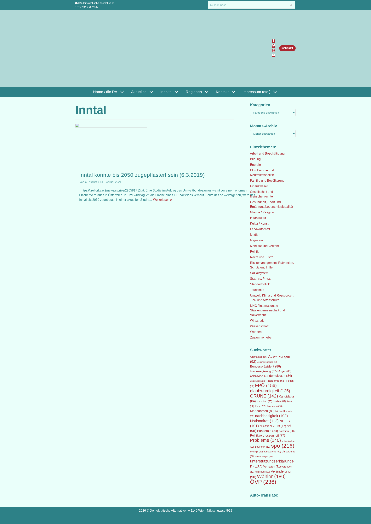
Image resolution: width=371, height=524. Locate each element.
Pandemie (267, 431)
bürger (284, 371)
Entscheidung (258, 381)
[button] (121, 92)
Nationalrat (264, 421)
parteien (287, 431)
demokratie (280, 376)
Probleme (265, 440)
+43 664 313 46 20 (87, 6)
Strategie (256, 451)
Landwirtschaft (260, 229)
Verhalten (272, 466)
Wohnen (256, 331)
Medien (255, 234)
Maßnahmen (262, 411)
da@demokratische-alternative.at (95, 3)
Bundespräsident (265, 366)
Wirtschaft (257, 320)
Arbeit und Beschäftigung (267, 153)
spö (282, 446)
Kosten (279, 401)
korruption (264, 401)
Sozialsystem (259, 273)
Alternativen (258, 357)
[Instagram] (273, 50)
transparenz (272, 451)
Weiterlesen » (162, 199)
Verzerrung (262, 472)
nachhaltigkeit (271, 416)
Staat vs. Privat (260, 278)
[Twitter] (273, 46)
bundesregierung (263, 371)
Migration (256, 240)
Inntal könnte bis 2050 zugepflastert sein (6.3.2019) (142, 175)
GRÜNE (264, 395)
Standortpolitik (260, 284)
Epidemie (276, 380)
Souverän (262, 446)
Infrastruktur (258, 218)
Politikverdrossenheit (267, 435)
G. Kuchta (91, 181)
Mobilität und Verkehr (264, 246)
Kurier (260, 406)
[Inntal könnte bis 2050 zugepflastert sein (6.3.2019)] (111, 126)
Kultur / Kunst (259, 223)
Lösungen (275, 406)
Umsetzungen (264, 456)
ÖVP (263, 482)
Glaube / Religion (262, 212)
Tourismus (257, 289)
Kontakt (287, 48)
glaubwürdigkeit (270, 390)
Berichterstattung (267, 362)
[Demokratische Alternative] (94, 48)
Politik (254, 251)
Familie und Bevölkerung (267, 180)
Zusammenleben (261, 337)
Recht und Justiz (261, 257)
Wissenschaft (259, 326)
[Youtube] (273, 55)
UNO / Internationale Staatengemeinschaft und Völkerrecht (267, 310)
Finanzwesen (259, 186)
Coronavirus (259, 375)
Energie (255, 164)
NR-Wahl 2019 (273, 426)
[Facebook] (273, 41)
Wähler (271, 476)
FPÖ (266, 385)
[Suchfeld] (291, 5)
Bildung (255, 159)
